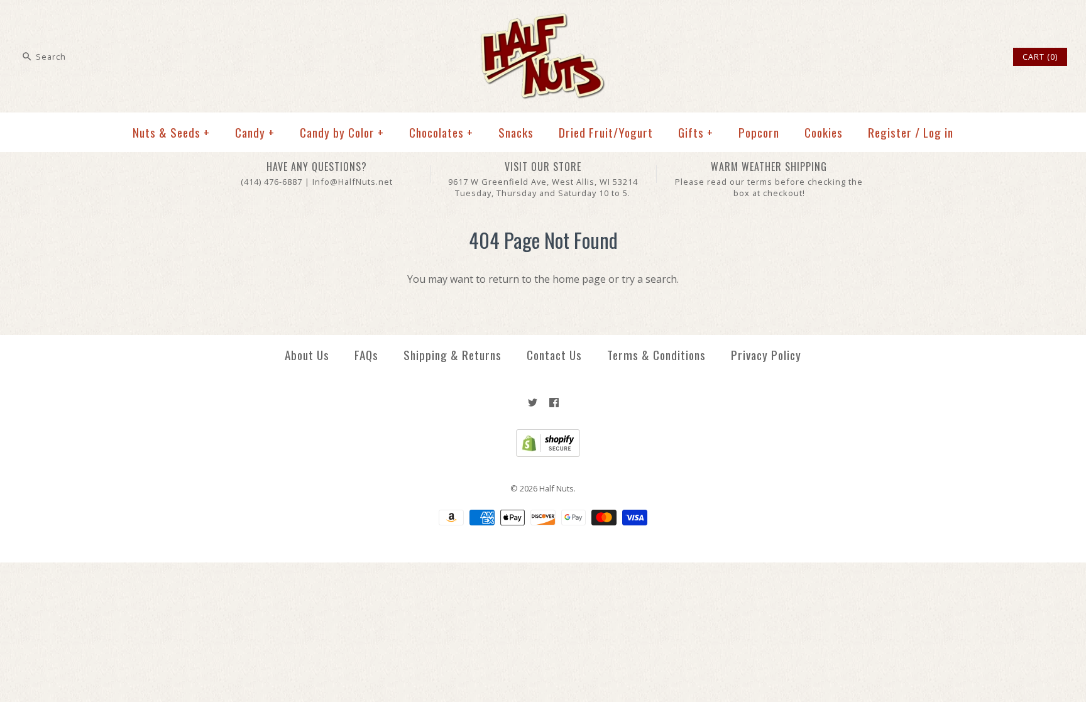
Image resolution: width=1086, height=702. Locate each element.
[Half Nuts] (543, 20)
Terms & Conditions (656, 355)
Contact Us (554, 355)
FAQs (366, 355)
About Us (307, 355)
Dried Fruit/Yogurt (606, 132)
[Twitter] (532, 402)
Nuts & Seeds (171, 132)
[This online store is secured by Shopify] (543, 453)
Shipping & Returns (452, 355)
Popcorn (758, 132)
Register (890, 132)
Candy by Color (342, 132)
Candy (255, 132)
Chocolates (441, 132)
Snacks (516, 132)
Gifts (695, 132)
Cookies (823, 132)
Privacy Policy (766, 355)
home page (579, 279)
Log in (938, 132)
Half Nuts (556, 488)
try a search (649, 279)
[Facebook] (554, 402)
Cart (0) (1040, 56)
